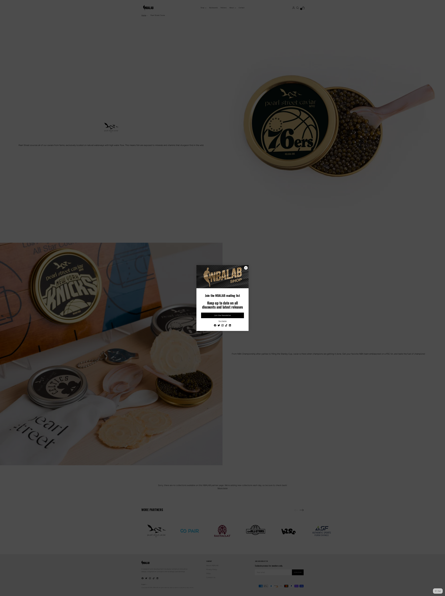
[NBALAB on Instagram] (222, 326)
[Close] (246, 268)
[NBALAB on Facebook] (215, 326)
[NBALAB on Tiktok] (226, 326)
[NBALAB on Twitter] (218, 326)
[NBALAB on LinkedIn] (230, 326)
